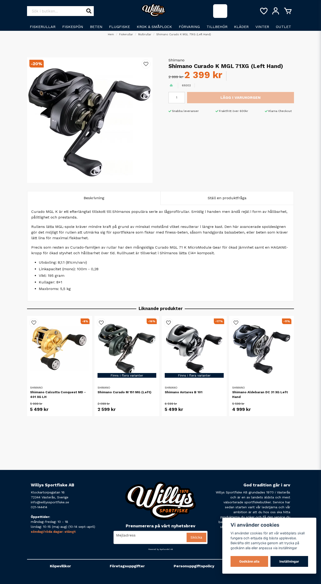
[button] (146, 64)
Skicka (196, 537)
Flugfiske (119, 26)
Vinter (262, 26)
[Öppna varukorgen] (288, 11)
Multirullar (144, 34)
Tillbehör (217, 26)
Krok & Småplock (154, 26)
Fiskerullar (42, 26)
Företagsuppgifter (127, 566)
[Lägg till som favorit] (263, 11)
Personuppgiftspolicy (194, 566)
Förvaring (189, 26)
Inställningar (289, 561)
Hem (111, 34)
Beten (96, 26)
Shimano (176, 60)
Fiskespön (72, 26)
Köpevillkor (60, 566)
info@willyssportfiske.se (50, 502)
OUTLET (283, 26)
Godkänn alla (249, 561)
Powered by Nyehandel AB (160, 549)
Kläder (241, 26)
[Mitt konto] (276, 11)
